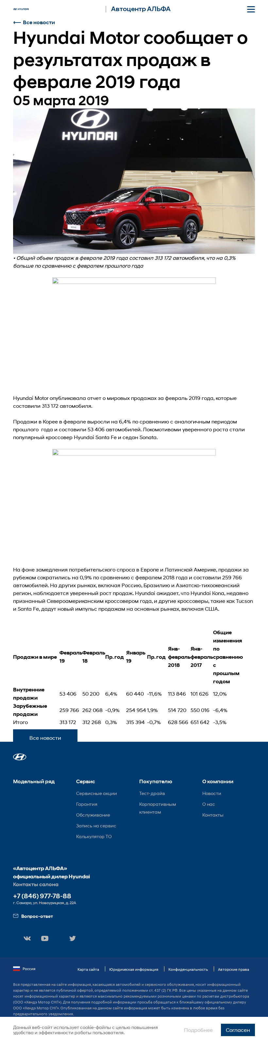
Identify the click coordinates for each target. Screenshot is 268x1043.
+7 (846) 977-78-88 (42, 896)
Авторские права (233, 969)
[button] (19, 756)
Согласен (238, 1030)
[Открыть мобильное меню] (251, 9)
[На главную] (21, 9)
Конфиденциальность (188, 969)
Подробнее (198, 1030)
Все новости (39, 22)
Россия (29, 968)
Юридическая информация (133, 969)
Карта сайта (88, 969)
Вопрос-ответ (37, 916)
